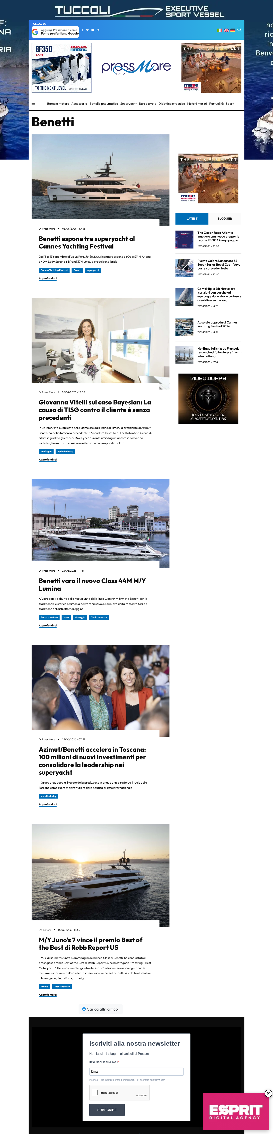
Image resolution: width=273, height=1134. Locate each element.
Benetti (47, 929)
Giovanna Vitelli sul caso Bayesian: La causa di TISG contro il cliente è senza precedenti (95, 409)
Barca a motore (58, 104)
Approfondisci (48, 278)
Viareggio (80, 617)
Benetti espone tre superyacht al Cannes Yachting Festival (87, 242)
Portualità (216, 104)
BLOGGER (225, 218)
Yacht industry (65, 451)
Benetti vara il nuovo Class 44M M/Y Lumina (92, 584)
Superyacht (128, 104)
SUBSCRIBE (107, 1110)
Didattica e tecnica (171, 104)
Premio (44, 986)
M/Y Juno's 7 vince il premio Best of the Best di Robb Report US (90, 943)
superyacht (93, 270)
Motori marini (197, 104)
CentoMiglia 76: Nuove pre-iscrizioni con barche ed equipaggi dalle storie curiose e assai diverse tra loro (219, 294)
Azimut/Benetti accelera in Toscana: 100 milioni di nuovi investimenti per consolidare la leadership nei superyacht (92, 760)
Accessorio (79, 104)
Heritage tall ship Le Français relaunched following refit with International (219, 352)
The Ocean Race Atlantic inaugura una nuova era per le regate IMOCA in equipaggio (218, 236)
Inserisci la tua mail (103, 1062)
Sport (230, 104)
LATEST (192, 218)
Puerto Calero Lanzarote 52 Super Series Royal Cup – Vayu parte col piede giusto (218, 264)
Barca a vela (147, 104)
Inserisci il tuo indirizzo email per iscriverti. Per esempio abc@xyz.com (127, 1080)
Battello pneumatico (104, 104)
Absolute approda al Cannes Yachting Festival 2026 (217, 324)
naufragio (46, 451)
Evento (77, 270)
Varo (66, 617)
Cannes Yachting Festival (54, 270)
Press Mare (48, 228)
